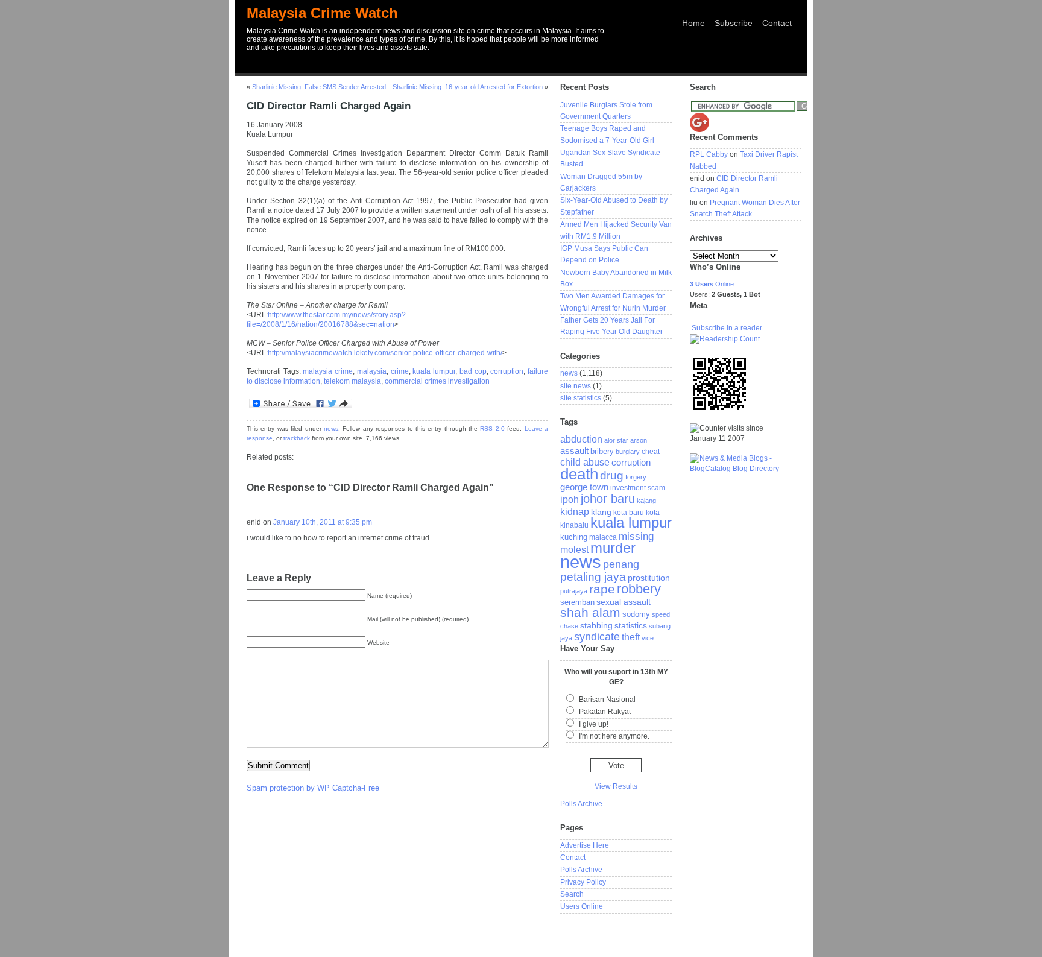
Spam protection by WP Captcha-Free (313, 787)
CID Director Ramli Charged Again (329, 105)
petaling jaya (593, 576)
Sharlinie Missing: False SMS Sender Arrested (319, 86)
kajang (646, 500)
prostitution (649, 578)
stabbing (596, 625)
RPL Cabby (709, 154)
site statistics (580, 398)
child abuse (585, 461)
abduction (581, 439)
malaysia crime (328, 371)
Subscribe (734, 23)
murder (613, 548)
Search (572, 894)
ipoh (569, 499)
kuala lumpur (433, 371)
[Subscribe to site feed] (725, 339)
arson (638, 440)
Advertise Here (584, 845)
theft (631, 636)
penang (621, 564)
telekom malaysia (352, 381)
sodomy (636, 614)
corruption (506, 371)
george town (584, 487)
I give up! (593, 724)
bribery (602, 451)
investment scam (637, 488)
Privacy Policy (583, 882)
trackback (296, 438)
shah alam (590, 612)
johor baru (608, 498)
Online (712, 284)
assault (574, 451)
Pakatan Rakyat (605, 711)
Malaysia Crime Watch (322, 13)
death (579, 474)
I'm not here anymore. (614, 736)
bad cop (473, 371)
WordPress (428, 936)
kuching (573, 537)
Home (693, 23)
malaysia (372, 371)
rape (602, 589)
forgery (635, 477)
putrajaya (573, 591)
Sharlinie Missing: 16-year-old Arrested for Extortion (468, 86)
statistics (630, 625)
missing (636, 536)
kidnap (574, 512)
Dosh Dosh (710, 935)
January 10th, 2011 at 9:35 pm (322, 522)
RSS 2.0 (492, 428)
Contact (777, 23)
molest (574, 550)
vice (648, 638)
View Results (616, 786)
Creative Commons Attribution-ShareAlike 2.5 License (403, 946)
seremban (577, 602)
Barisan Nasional (607, 699)
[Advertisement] (521, 68)
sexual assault (623, 602)
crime (400, 371)
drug (612, 475)
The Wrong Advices (767, 935)
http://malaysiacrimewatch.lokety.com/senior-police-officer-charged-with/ (385, 353)
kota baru (628, 512)
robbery (639, 588)
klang (601, 512)
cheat (651, 451)
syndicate (597, 637)
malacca (603, 537)
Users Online (581, 906)
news (331, 428)
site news (575, 386)
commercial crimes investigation (437, 381)
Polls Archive (581, 804)
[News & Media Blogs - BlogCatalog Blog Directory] (745, 468)
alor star (616, 440)
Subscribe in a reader (727, 328)
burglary (628, 451)
